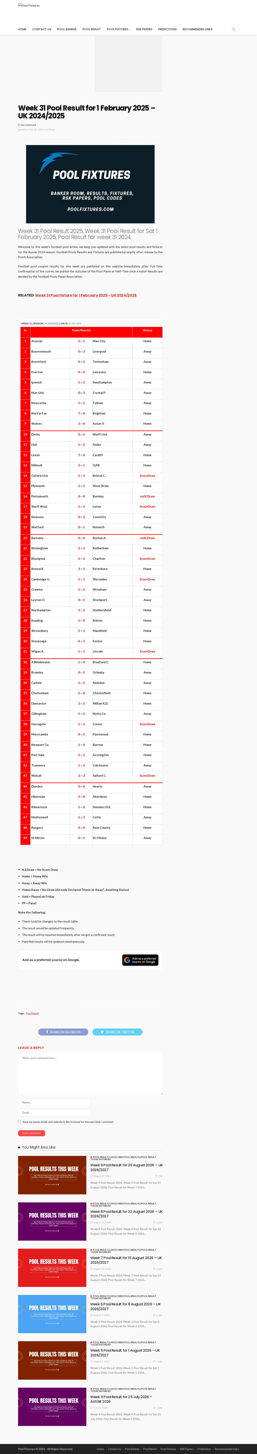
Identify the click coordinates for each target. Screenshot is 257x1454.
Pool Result (92, 29)
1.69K (159, 1361)
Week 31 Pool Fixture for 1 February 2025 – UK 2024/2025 (86, 295)
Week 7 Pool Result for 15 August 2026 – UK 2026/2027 (126, 1260)
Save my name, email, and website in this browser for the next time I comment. (68, 1121)
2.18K (159, 1315)
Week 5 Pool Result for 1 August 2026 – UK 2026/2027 (125, 1352)
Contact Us (41, 29)
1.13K (159, 1222)
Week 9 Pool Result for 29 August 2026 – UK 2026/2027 (126, 1167)
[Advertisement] (128, 64)
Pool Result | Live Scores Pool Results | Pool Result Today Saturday (123, 1158)
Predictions (167, 29)
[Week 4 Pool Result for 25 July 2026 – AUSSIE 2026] (52, 1407)
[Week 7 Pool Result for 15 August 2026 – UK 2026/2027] (52, 1268)
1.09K (159, 1407)
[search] (233, 29)
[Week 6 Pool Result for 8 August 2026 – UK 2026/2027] (52, 1314)
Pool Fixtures (117, 29)
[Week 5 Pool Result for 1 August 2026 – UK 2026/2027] (52, 1360)
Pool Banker (66, 29)
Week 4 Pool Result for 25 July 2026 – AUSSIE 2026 (121, 1399)
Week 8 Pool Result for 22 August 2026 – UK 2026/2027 (126, 1214)
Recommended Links (197, 29)
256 (160, 1176)
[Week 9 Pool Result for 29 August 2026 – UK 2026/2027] (52, 1175)
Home (22, 29)
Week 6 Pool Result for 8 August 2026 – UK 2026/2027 (125, 1306)
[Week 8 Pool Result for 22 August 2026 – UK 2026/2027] (52, 1221)
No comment (28, 124)
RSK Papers (144, 29)
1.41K (159, 1268)
